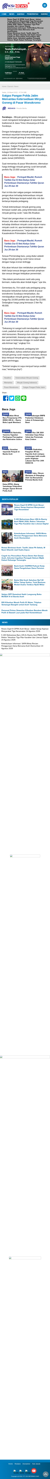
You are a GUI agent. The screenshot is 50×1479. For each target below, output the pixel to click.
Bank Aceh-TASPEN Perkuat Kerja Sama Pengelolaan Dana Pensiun (29, 567)
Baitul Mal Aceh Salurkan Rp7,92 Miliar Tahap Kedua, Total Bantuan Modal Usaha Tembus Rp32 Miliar (29, 582)
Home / (5, 86)
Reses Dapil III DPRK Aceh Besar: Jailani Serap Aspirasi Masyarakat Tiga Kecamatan (25, 20)
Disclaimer (26, 1464)
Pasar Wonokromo (11, 387)
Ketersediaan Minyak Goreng (27, 378)
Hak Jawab (36, 1464)
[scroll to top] (45, 1475)
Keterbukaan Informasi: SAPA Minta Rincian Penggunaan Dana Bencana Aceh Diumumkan (25, 29)
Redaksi (18, 1464)
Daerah (10, 86)
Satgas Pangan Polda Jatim (34, 387)
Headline (7, 378)
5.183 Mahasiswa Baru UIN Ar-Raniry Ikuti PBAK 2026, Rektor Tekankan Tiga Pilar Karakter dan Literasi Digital (24, 24)
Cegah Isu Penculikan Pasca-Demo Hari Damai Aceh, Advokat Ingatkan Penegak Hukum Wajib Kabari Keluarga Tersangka (24, 38)
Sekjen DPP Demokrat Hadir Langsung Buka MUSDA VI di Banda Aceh (21, 595)
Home (10, 1464)
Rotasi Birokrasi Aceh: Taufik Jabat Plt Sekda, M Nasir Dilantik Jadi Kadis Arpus (24, 34)
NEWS (11, 14)
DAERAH (20, 14)
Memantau (8, 383)
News (16, 86)
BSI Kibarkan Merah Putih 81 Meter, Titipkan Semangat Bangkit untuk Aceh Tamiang (21, 603)
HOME (4, 14)
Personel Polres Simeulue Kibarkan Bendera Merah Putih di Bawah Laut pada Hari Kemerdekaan (24, 611)
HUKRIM (44, 14)
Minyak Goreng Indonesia (27, 383)
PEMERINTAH (32, 14)
